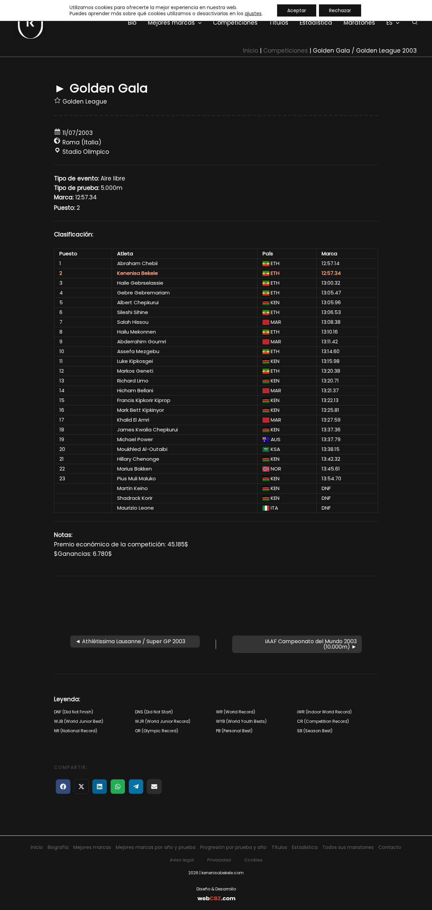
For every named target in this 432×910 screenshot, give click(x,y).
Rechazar (340, 10)
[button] (198, 22)
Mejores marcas (92, 847)
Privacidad (219, 860)
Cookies (253, 860)
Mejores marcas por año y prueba (155, 847)
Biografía (58, 847)
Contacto (389, 847)
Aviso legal (182, 860)
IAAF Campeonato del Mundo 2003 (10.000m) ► (311, 644)
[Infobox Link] (216, 893)
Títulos (279, 847)
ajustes (253, 13)
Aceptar (296, 10)
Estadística (305, 847)
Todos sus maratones (348, 847)
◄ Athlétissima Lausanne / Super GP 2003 (130, 641)
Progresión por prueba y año (233, 847)
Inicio (37, 847)
